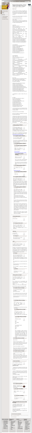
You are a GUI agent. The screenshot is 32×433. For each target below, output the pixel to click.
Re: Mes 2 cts (16, 235)
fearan (16, 288)
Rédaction (17, 1)
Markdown (22, 122)
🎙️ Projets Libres (21, 1)
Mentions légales (27, 421)
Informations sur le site (27, 423)
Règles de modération (27, 426)
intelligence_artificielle (13, 421)
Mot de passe (3, 14)
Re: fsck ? (16, 268)
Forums (14, 1)
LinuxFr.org (6, 5)
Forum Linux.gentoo (17, 5)
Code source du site (27, 428)
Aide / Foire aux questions (28, 424)
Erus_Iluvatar (18, 172)
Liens (11, 1)
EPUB (26, 122)
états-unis (12, 424)
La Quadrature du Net (20, 426)
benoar (15, 275)
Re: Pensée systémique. (5, 421)
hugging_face (12, 423)
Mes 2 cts (14, 231)
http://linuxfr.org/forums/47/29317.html (18, 134)
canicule (11, 429)
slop (11, 428)
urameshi (16, 7)
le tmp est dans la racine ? (16, 216)
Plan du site (26, 429)
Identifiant (3, 12)
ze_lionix (16, 361)
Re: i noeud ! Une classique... (19, 383)
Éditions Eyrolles (19, 423)
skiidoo (17, 146)
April (18, 421)
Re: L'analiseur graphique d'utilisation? (20, 135)
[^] (13, 135)
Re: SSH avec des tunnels (6, 426)
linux (11, 426)
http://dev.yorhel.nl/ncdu (17, 170)
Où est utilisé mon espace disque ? (19, 5)
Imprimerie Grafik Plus (20, 428)
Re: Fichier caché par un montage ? (20, 300)
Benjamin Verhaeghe (17, 125)
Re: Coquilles (4, 424)
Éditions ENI (19, 424)
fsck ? (14, 241)
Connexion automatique (5, 16)
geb (15, 351)
